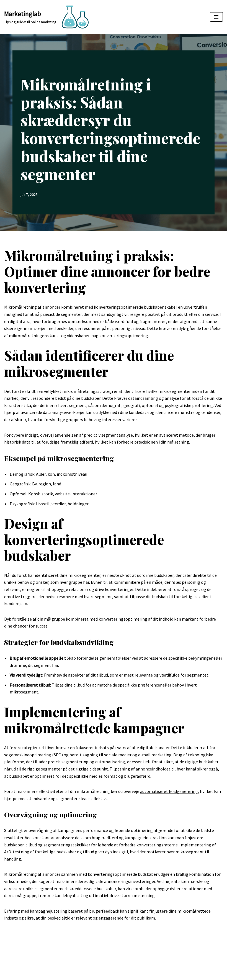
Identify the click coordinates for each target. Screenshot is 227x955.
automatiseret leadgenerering (169, 791)
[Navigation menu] (216, 17)
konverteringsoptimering (123, 619)
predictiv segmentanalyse (108, 435)
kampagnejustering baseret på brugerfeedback (74, 911)
